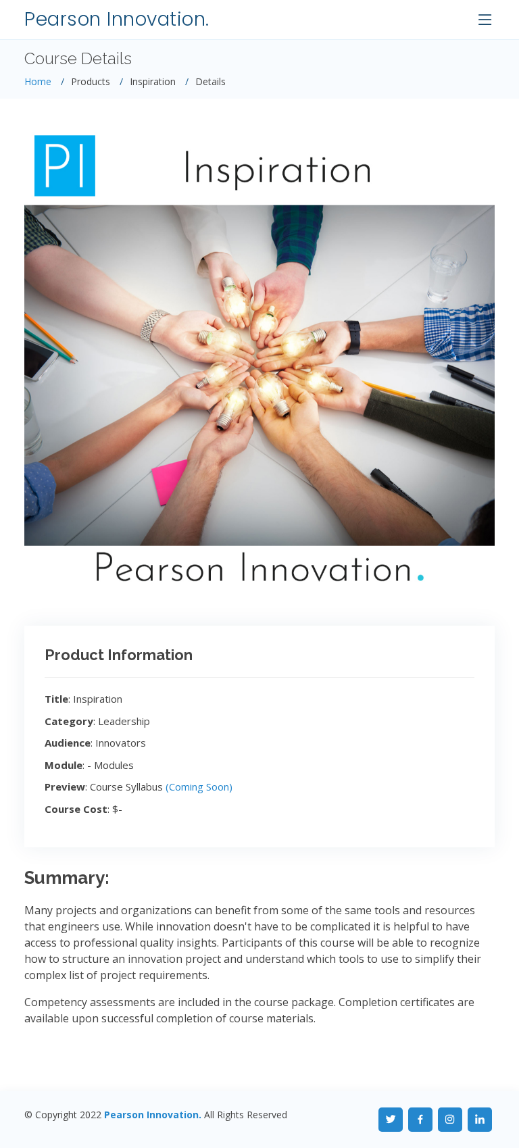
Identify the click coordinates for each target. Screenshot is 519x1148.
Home (37, 81)
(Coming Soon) (199, 786)
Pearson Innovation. (116, 19)
